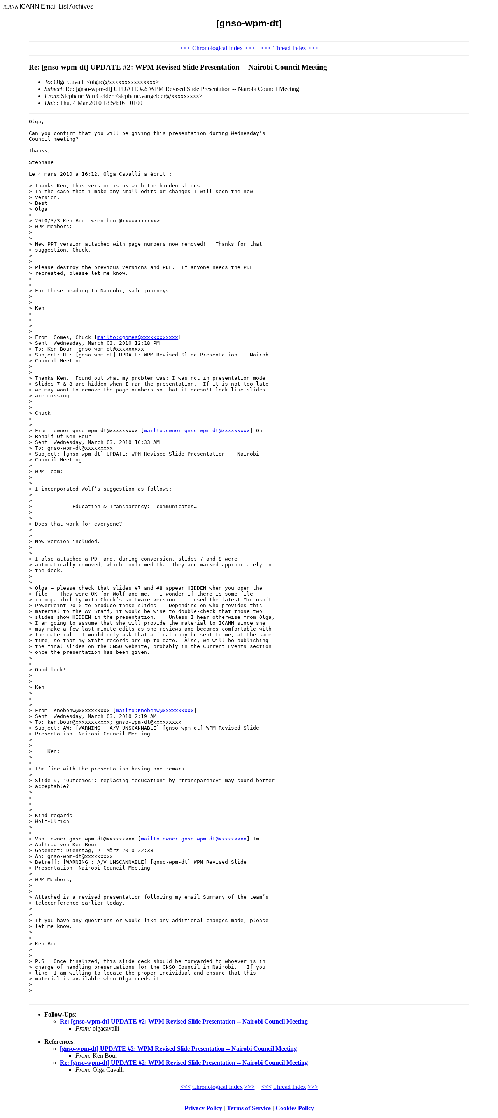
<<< (185, 48)
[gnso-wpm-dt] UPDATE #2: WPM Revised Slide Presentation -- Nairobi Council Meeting (178, 1048)
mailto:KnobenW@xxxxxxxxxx (155, 710)
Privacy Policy (203, 1108)
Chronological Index (217, 48)
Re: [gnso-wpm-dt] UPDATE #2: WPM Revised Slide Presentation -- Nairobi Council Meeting (184, 1021)
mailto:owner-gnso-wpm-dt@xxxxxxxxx (197, 430)
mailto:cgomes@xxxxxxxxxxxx (137, 337)
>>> (249, 48)
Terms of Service (249, 1108)
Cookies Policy (294, 1108)
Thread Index (289, 48)
